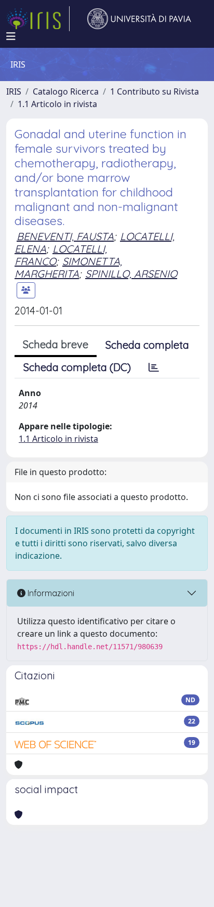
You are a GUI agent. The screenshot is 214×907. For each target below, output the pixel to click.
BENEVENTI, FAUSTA (65, 236)
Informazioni (49, 593)
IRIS (13, 91)
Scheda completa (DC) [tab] (77, 367)
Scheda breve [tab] (55, 344)
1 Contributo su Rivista (154, 91)
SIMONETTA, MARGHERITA (68, 267)
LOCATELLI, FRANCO (61, 255)
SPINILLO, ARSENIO (131, 273)
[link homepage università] (139, 18)
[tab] (154, 367)
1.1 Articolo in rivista (57, 104)
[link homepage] (38, 18)
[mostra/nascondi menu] (11, 36)
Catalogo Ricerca (66, 91)
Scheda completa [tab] (147, 344)
